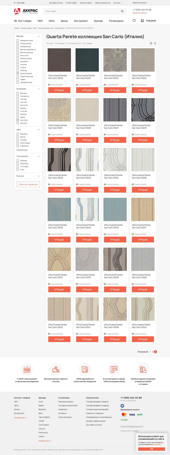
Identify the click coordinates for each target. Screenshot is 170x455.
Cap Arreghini (44, 417)
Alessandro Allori (26, 40)
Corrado (23, 99)
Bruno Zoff (24, 55)
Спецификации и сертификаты (99, 417)
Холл (22, 169)
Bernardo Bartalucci (28, 49)
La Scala (23, 111)
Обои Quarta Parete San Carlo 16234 (113, 176)
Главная (16, 28)
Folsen (41, 436)
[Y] (122, 11)
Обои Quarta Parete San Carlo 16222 (57, 76)
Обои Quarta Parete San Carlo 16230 (113, 226)
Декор (64, 20)
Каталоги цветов (86, 3)
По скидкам (60, 43)
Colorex (42, 428)
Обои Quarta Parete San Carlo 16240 (85, 176)
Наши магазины (65, 417)
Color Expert (44, 425)
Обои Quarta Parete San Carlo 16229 (141, 276)
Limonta (23, 64)
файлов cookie (156, 444)
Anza (41, 401)
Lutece (23, 67)
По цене (49, 43)
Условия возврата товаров (97, 405)
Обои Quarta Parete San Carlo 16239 (113, 276)
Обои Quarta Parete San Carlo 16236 (57, 226)
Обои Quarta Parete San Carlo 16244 (85, 226)
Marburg (23, 70)
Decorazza (43, 432)
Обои (52, 20)
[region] (28, 111)
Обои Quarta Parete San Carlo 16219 (113, 76)
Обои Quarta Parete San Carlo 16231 (141, 226)
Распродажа (116, 20)
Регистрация (141, 3)
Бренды (98, 20)
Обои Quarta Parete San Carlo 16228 (141, 176)
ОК (151, 448)
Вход (134, 3)
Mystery (23, 114)
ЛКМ (40, 20)
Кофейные (24, 146)
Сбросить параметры (28, 184)
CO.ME (41, 421)
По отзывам (87, 43)
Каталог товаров (26, 28)
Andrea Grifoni (25, 43)
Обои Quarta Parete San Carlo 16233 (141, 126)
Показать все (22, 150)
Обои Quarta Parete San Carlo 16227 (113, 126)
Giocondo (24, 105)
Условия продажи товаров (97, 401)
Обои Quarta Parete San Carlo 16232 (57, 326)
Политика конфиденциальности (131, 426)
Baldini (41, 405)
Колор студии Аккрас (26, 11)
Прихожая (24, 163)
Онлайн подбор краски (95, 421)
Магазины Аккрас (65, 401)
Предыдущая (142, 351)
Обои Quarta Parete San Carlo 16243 (57, 176)
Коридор (23, 160)
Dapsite (135, 431)
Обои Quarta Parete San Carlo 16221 (57, 126)
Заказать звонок (140, 12)
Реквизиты (62, 409)
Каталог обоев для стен (45, 28)
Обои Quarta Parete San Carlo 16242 (141, 326)
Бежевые (23, 134)
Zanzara (23, 123)
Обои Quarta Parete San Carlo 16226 (85, 126)
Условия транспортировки (97, 409)
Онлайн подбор (71, 3)
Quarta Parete (59, 28)
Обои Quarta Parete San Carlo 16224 (141, 76)
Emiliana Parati (26, 58)
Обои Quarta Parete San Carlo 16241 (85, 326)
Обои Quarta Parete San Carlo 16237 (57, 276)
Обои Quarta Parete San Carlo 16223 (85, 76)
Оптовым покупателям (67, 405)
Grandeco (24, 61)
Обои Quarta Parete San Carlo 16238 (113, 326)
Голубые (23, 140)
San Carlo (24, 120)
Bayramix (42, 409)
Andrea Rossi (25, 46)
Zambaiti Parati (26, 82)
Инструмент (81, 20)
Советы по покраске (94, 413)
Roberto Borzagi (26, 76)
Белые (22, 137)
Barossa (23, 93)
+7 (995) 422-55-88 (142, 9)
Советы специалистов (102, 3)
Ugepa (22, 79)
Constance (24, 96)
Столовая (24, 166)
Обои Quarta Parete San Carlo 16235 (85, 276)
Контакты (116, 3)
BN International (26, 52)
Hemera (23, 108)
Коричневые (25, 143)
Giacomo (23, 102)
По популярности (73, 43)
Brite (41, 413)
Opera (22, 117)
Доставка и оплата (56, 3)
